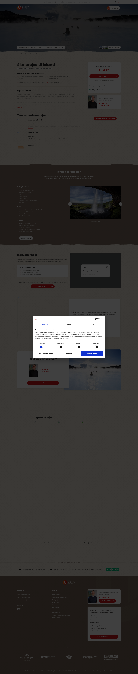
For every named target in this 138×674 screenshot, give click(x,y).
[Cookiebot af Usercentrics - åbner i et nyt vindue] (96, 319)
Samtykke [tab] (45, 324)
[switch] (60, 347)
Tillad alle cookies (92, 353)
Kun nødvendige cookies (46, 353)
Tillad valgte (69, 353)
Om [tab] (93, 324)
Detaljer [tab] (69, 324)
